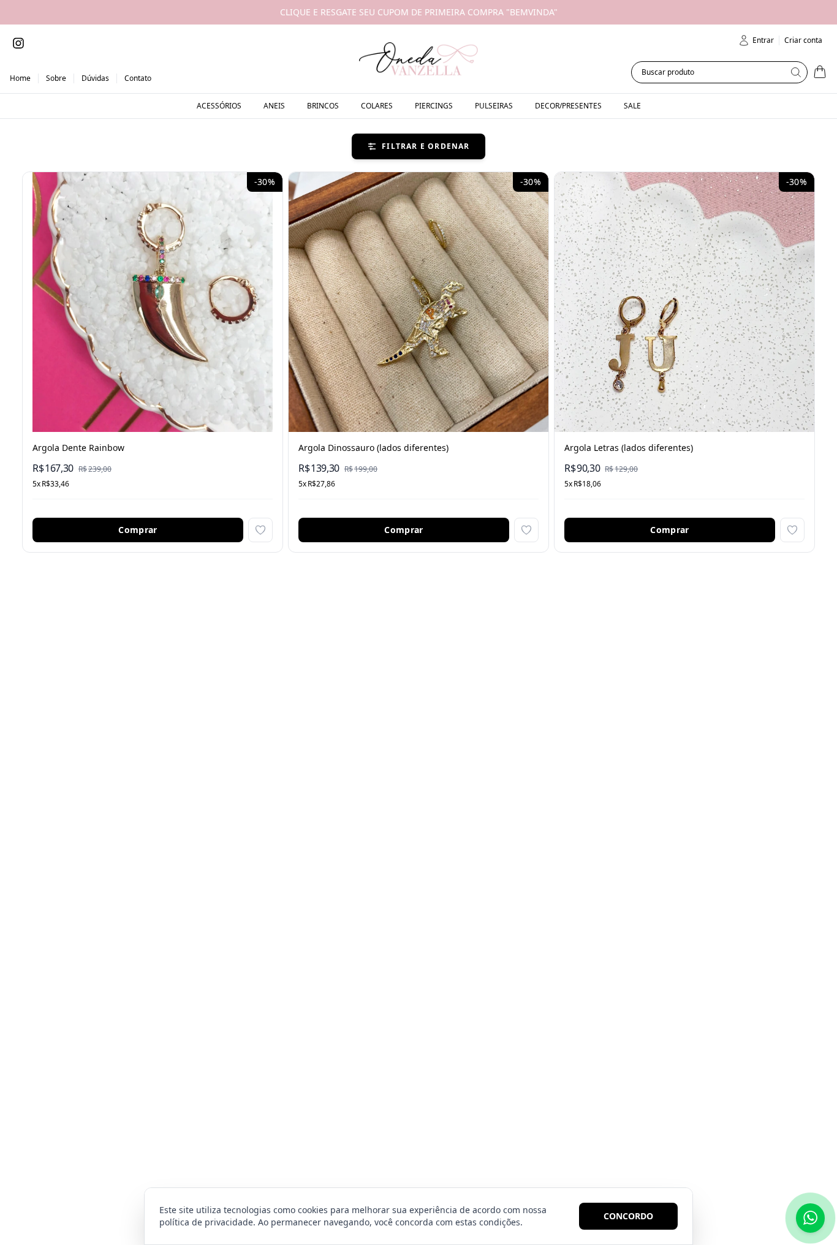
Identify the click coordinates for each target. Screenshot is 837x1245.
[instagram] (18, 42)
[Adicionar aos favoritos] (260, 530)
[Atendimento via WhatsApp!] (810, 1218)
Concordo (628, 1216)
